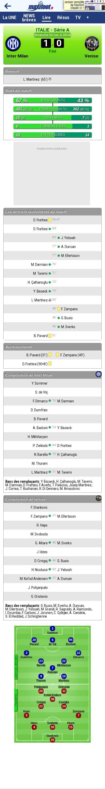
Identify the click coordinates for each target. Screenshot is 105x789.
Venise (91, 56)
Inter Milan (17, 56)
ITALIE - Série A (52, 30)
